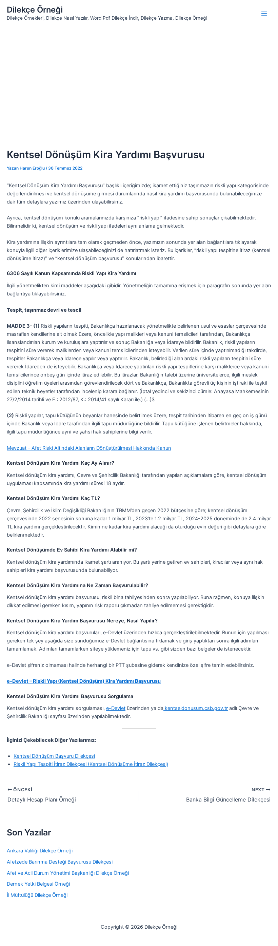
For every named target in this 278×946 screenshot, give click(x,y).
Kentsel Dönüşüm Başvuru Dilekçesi (54, 756)
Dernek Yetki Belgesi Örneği (38, 884)
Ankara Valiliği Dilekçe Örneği (40, 851)
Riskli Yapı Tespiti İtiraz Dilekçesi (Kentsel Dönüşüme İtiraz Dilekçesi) (91, 764)
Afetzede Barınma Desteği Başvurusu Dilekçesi (60, 862)
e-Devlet (115, 708)
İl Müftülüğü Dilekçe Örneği (37, 895)
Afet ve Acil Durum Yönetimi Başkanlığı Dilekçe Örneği (68, 873)
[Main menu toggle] (264, 13)
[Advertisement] (139, 78)
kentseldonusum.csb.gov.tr (195, 708)
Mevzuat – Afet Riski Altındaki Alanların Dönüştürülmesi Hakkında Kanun (89, 448)
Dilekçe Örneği (35, 10)
